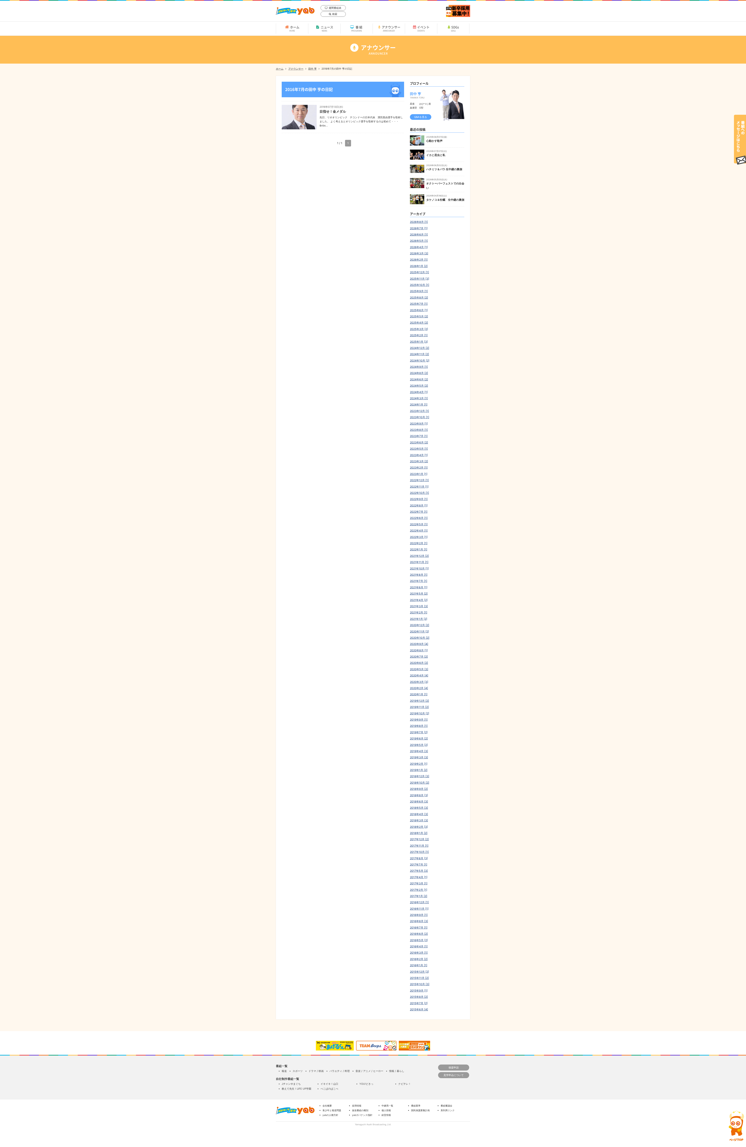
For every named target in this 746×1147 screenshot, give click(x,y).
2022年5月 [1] (419, 524)
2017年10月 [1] (419, 851)
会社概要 (327, 1105)
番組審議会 (446, 1105)
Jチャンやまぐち (291, 1083)
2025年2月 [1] (419, 335)
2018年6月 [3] (419, 801)
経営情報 (386, 1115)
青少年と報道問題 (331, 1110)
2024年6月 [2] (419, 379)
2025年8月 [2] (419, 297)
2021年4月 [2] (419, 600)
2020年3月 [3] (419, 681)
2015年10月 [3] (419, 984)
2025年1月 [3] (419, 341)
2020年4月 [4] (419, 675)
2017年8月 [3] (419, 858)
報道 (284, 1071)
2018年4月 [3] (419, 814)
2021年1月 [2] (418, 618)
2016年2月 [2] (419, 959)
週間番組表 (335, 7)
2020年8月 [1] (419, 650)
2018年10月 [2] (419, 782)
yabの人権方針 (330, 1115)
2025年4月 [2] (419, 322)
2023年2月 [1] (419, 467)
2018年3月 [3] (419, 820)
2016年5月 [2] (419, 940)
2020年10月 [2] (419, 637)
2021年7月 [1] (418, 581)
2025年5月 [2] (419, 316)
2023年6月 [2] (419, 442)
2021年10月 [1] (419, 568)
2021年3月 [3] (419, 606)
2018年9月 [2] (419, 788)
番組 (357, 28)
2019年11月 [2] (419, 707)
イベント (423, 28)
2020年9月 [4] (419, 644)
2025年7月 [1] (419, 303)
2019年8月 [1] (419, 725)
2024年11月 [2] (419, 354)
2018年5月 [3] (419, 807)
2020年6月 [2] (419, 662)
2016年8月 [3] (419, 921)
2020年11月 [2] (419, 631)
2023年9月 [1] (419, 423)
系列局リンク (448, 1110)
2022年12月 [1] (419, 480)
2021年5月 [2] (419, 593)
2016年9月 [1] (419, 915)
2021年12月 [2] (419, 555)
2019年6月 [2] (419, 738)
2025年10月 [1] (419, 285)
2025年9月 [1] (419, 291)
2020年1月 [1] (418, 694)
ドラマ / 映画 (316, 1071)
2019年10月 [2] (419, 713)
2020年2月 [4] (419, 688)
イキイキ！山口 (329, 1083)
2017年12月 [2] (419, 839)
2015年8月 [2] (419, 996)
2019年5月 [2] (419, 745)
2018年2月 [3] (419, 826)
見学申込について (454, 1075)
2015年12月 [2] (419, 971)
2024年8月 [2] (419, 373)
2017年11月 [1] (419, 845)
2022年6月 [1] (419, 518)
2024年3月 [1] (419, 398)
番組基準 (415, 1105)
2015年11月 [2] (419, 978)
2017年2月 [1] (418, 889)
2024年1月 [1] (418, 404)
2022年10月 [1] (419, 492)
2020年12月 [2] (419, 625)
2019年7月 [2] (419, 732)
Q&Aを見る (420, 116)
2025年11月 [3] (419, 278)
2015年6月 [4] (419, 1009)
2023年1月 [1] (418, 474)
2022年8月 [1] (419, 505)
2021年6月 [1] (418, 587)
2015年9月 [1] (419, 990)
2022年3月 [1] (419, 537)
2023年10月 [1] (419, 417)
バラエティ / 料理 (339, 1071)
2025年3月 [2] (419, 329)
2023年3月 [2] (419, 461)
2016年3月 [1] (419, 952)
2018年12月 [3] (419, 776)
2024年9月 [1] (419, 366)
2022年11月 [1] (419, 486)
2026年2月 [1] (419, 259)
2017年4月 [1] (418, 877)
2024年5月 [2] (419, 385)
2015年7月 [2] (419, 1003)
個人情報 (386, 1110)
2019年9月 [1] (419, 719)
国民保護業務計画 (420, 1110)
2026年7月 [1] (419, 228)
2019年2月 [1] (418, 763)
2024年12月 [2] (419, 348)
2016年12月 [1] (419, 902)
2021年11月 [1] (419, 562)
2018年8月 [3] (419, 795)
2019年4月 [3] (419, 751)
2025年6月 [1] (419, 310)
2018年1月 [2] (418, 833)
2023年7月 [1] (419, 436)
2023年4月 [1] (419, 455)
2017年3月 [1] (418, 883)
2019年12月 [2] (419, 700)
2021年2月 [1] (418, 612)
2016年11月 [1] (419, 908)
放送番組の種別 (360, 1110)
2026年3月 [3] (419, 253)
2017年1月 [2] (418, 896)
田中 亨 (312, 68)
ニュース (327, 28)
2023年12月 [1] (419, 411)
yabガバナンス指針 (362, 1115)
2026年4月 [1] (419, 247)
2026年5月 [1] (419, 240)
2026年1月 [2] (419, 266)
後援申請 (454, 1067)
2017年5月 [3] (419, 870)
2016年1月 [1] (418, 965)
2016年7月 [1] (418, 927)
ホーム (294, 28)
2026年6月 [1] (419, 234)
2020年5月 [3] (419, 669)
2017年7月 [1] (418, 864)
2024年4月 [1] (419, 392)
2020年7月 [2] (419, 656)
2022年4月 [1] (419, 530)
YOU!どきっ (366, 1083)
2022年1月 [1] (418, 549)
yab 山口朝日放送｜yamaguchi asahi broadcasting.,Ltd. (295, 11)
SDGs (455, 28)
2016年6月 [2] (419, 933)
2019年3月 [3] (419, 757)
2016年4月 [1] (419, 946)
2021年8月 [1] (418, 574)
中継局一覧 (387, 1105)
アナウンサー (391, 28)
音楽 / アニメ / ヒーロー (369, 1071)
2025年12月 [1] (419, 272)
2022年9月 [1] (419, 499)
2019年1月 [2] (418, 770)
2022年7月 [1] (418, 511)
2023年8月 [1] (419, 429)
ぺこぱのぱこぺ (329, 1088)
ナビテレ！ (404, 1083)
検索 (334, 14)
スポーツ (298, 1071)
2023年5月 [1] (419, 448)
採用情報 (356, 1105)
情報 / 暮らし (396, 1071)
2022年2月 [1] (418, 543)
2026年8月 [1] (419, 221)
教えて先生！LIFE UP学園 (296, 1088)
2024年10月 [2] (419, 360)
